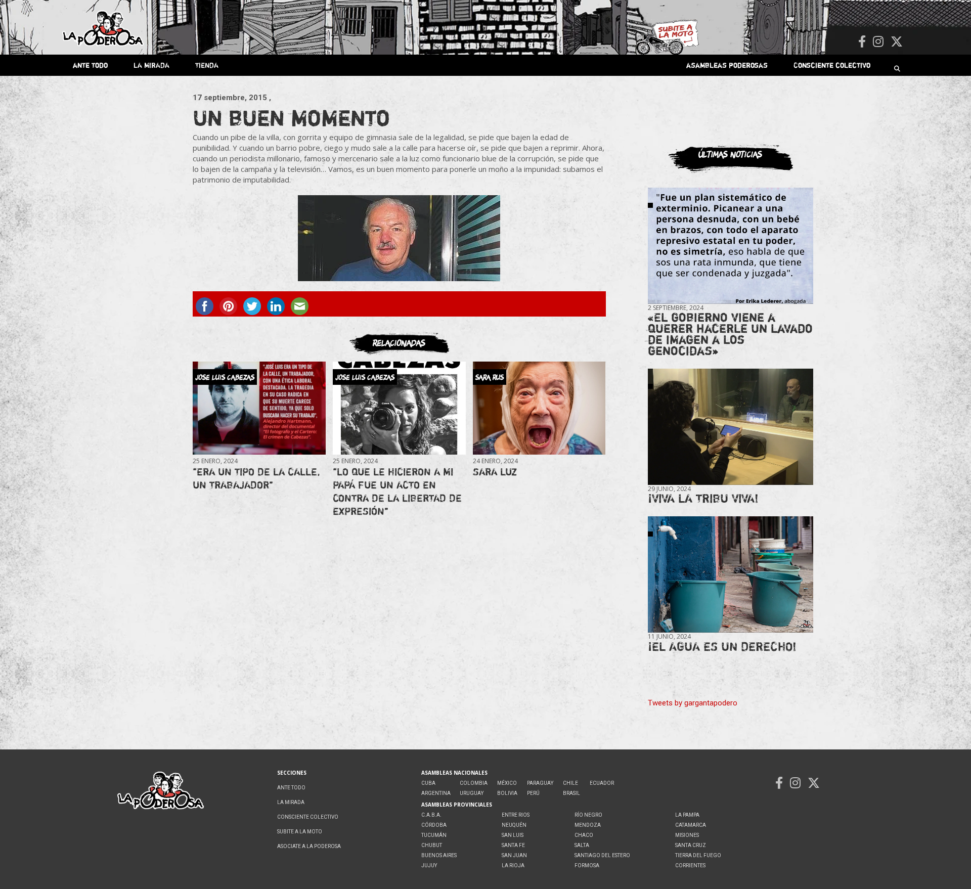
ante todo (90, 65)
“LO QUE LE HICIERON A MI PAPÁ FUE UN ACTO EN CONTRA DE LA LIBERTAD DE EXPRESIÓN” (397, 491)
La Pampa (687, 815)
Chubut (431, 845)
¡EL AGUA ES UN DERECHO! (722, 646)
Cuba (428, 783)
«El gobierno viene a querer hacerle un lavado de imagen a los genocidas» (730, 334)
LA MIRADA (151, 65)
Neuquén (514, 825)
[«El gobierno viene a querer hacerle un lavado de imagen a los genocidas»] (730, 246)
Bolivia (507, 793)
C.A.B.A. (431, 815)
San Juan (514, 855)
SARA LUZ (495, 471)
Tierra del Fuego (698, 855)
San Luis (512, 835)
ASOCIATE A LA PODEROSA (309, 846)
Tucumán (434, 835)
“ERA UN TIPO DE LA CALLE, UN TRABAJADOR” (256, 478)
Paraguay (540, 783)
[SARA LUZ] (539, 408)
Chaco (584, 835)
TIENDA (206, 65)
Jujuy (429, 865)
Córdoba (434, 825)
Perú (533, 793)
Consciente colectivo (831, 65)
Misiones (687, 835)
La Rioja (513, 865)
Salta (582, 845)
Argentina (436, 793)
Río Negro (588, 815)
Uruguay (471, 793)
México (507, 783)
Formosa (587, 865)
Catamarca (690, 825)
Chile (570, 783)
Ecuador (602, 783)
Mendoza (588, 825)
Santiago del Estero (602, 855)
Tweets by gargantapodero (692, 702)
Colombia (474, 783)
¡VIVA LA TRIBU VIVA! (703, 498)
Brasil (571, 793)
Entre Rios (515, 815)
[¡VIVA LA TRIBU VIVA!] (730, 427)
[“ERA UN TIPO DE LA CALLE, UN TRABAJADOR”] (259, 408)
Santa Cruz (690, 845)
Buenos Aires (439, 855)
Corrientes (690, 865)
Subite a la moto (299, 831)
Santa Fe (513, 845)
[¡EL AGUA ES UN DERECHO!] (730, 574)
